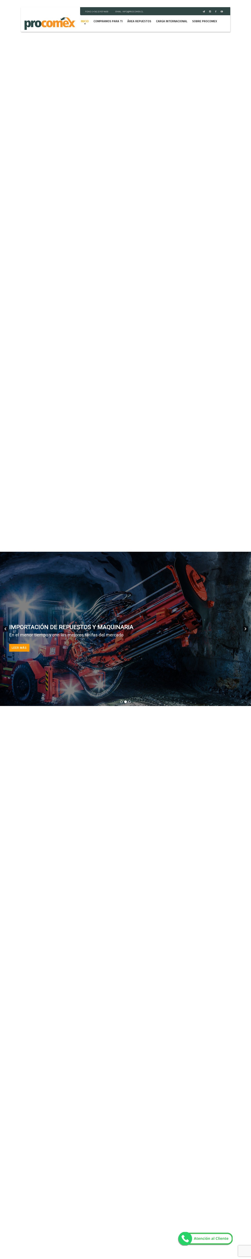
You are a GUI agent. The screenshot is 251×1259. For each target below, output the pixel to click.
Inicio (85, 21)
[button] (5, 629)
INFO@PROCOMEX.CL (133, 11)
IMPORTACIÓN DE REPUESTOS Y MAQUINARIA (71, 627)
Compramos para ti (108, 21)
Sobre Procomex (204, 21)
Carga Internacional (171, 21)
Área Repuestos (139, 21)
